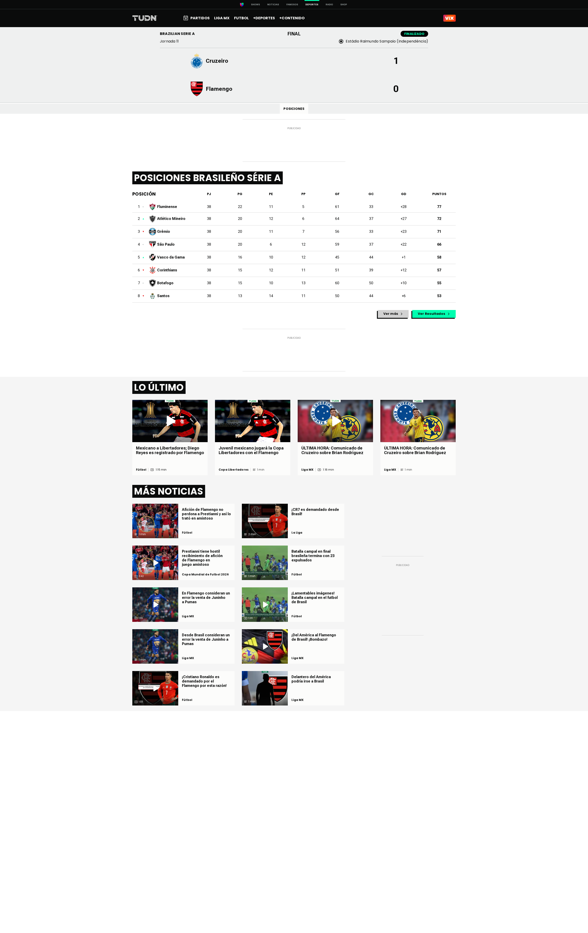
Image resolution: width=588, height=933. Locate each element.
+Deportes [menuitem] (264, 18)
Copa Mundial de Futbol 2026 (205, 574)
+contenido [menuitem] (292, 18)
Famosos (292, 4)
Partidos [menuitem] (200, 18)
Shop (343, 4)
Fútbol (141, 470)
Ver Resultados (431, 313)
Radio (329, 4)
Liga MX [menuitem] (221, 18)
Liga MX (307, 470)
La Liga (296, 533)
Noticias (273, 4)
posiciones (293, 108)
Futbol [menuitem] (241, 18)
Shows (255, 4)
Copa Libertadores (234, 470)
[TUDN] (144, 18)
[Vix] (449, 18)
